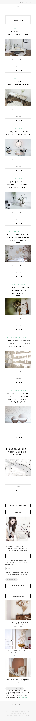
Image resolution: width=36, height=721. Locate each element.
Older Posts (26, 498)
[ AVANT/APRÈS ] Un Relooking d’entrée (18, 680)
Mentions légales (17, 713)
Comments (18, 66)
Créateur (13, 284)
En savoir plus (23, 697)
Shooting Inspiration (21, 231)
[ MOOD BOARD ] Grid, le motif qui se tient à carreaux (18, 452)
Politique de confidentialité (24, 576)
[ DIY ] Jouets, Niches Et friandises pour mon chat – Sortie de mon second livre (18, 652)
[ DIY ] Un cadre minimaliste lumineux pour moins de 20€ (18, 185)
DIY (15, 28)
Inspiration (25, 337)
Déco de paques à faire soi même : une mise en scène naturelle (18, 237)
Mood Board (22, 390)
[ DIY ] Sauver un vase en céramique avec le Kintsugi (18, 623)
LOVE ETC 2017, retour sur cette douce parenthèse (18, 290)
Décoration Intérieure (14, 337)
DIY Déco (19, 28)
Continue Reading (18, 59)
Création (10, 231)
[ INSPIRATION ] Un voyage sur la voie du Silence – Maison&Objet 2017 (18, 343)
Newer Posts (10, 498)
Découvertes (21, 284)
